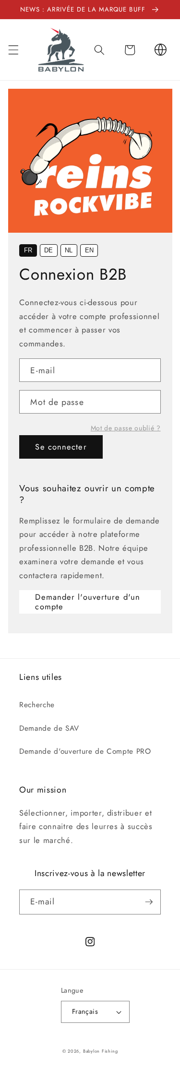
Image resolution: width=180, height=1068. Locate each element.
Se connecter (60, 446)
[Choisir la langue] (160, 49)
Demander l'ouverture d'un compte (87, 601)
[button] (12, 49)
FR (28, 250)
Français (85, 1011)
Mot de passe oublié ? (126, 428)
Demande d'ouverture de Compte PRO (85, 751)
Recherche (37, 705)
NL (68, 250)
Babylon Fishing (100, 1051)
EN (89, 250)
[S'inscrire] (148, 902)
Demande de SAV (49, 728)
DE (48, 250)
